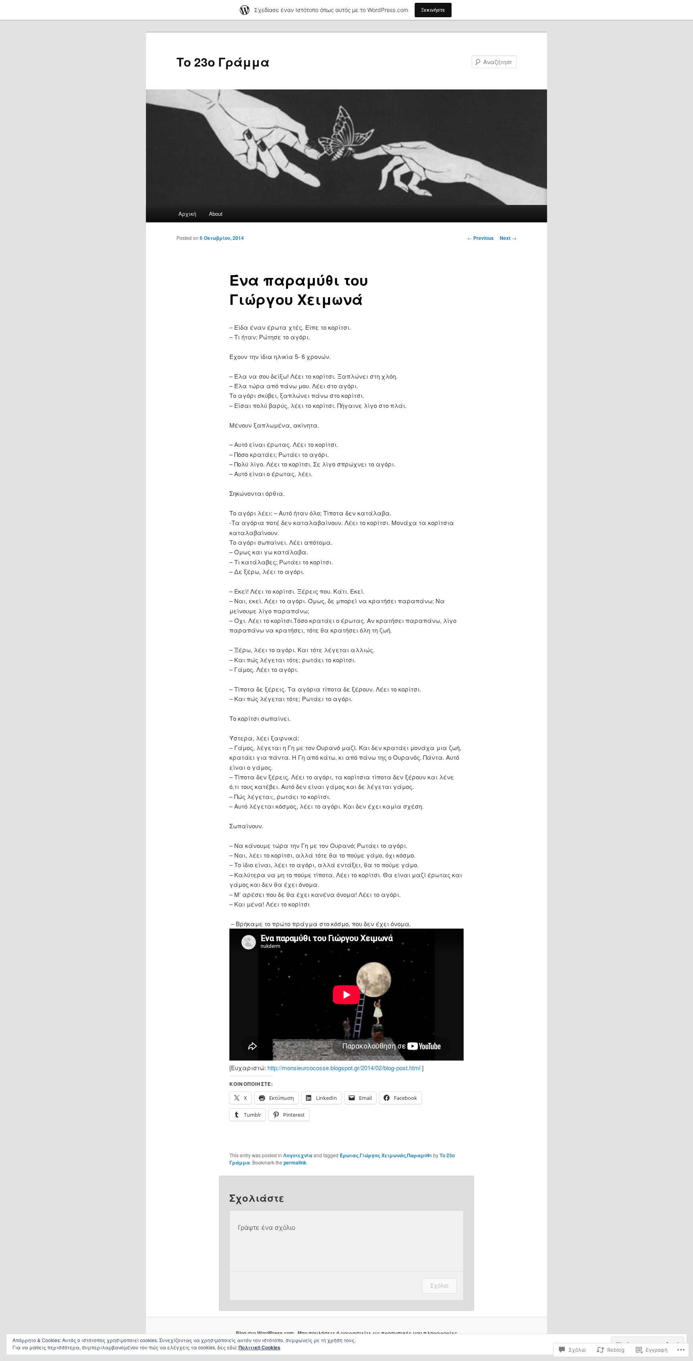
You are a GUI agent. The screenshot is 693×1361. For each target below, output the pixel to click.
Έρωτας (349, 1155)
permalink (295, 1162)
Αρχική (187, 213)
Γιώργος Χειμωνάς (383, 1155)
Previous (480, 237)
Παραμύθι (419, 1155)
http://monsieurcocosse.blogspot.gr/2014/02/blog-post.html (343, 1067)
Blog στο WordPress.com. (265, 1333)
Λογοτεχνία (297, 1155)
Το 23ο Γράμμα (223, 61)
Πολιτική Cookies (259, 1347)
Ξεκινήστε (433, 10)
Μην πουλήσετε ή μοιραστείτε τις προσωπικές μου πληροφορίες (377, 1333)
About (216, 213)
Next (508, 237)
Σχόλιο (439, 1285)
